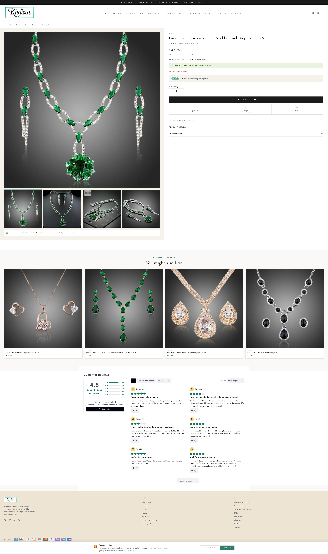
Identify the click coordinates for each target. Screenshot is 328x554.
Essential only (209, 548)
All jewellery (146, 502)
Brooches (130, 13)
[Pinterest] (14, 520)
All (133, 380)
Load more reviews (187, 481)
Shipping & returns (241, 502)
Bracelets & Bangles (176, 13)
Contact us (238, 524)
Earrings (117, 13)
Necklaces (195, 13)
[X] (18, 520)
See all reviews (184, 43)
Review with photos (146, 380)
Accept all (227, 548)
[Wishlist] (318, 13)
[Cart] (322, 13)
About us (237, 520)
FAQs (236, 513)
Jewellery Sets (155, 13)
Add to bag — (247, 100)
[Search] (313, 13)
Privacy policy (129, 551)
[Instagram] (5, 520)
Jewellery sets (146, 524)
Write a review (105, 409)
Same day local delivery (243, 509)
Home (107, 13)
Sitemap (237, 527)
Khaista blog (239, 517)
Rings (141, 13)
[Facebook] (10, 520)
